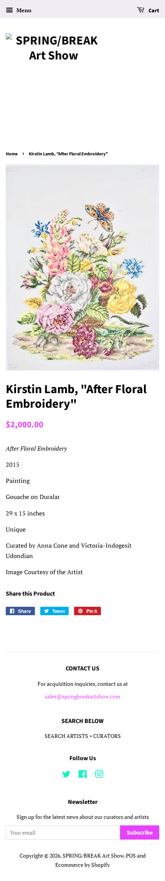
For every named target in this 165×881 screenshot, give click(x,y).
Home (12, 154)
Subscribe (140, 832)
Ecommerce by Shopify (82, 864)
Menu (23, 10)
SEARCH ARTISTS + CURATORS (83, 736)
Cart (153, 11)
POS (131, 855)
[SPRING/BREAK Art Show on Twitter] (66, 775)
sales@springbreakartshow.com (82, 696)
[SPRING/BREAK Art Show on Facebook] (82, 775)
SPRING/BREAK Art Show (93, 855)
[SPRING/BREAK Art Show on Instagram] (99, 775)
